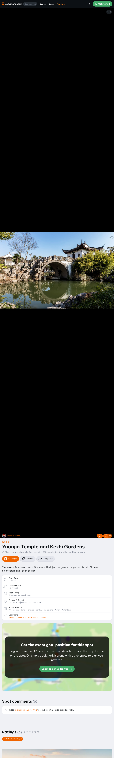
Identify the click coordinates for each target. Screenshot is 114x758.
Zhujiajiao (22, 617)
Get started (104, 4)
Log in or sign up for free (55, 668)
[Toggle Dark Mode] (89, 3)
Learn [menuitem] (51, 4)
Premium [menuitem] (61, 4)
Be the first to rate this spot (13, 739)
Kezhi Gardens (33, 617)
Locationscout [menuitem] (12, 4)
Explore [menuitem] (43, 4)
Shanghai (12, 617)
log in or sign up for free (22, 552)
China (5, 541)
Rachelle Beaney (14, 536)
